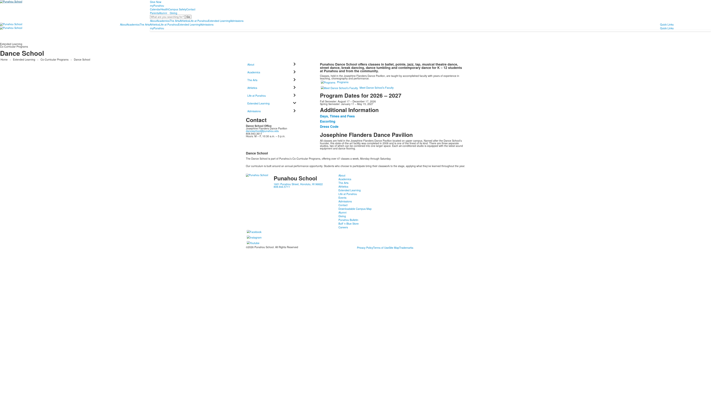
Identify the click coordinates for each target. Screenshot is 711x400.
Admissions (236, 21)
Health (164, 9)
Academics (163, 21)
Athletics (184, 21)
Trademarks (406, 247)
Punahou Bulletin (348, 220)
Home (4, 59)
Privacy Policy (365, 247)
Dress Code (329, 126)
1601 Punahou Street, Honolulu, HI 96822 (298, 184)
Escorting (327, 121)
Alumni (163, 13)
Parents (154, 13)
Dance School (82, 59)
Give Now (155, 2)
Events (342, 197)
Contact (190, 9)
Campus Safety (177, 9)
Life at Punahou (198, 21)
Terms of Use (381, 247)
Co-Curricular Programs (55, 59)
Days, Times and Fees (337, 116)
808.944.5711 (282, 187)
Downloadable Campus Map (355, 209)
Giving (173, 13)
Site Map (394, 247)
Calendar (155, 9)
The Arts (175, 21)
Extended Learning (219, 21)
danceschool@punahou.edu (262, 131)
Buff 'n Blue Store (348, 223)
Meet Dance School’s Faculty (377, 87)
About (153, 21)
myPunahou (157, 5)
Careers (343, 227)
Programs (342, 82)
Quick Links (667, 24)
